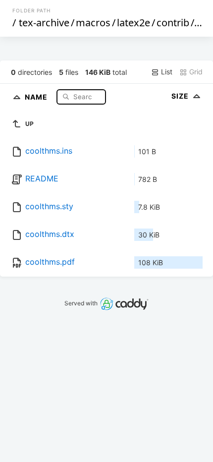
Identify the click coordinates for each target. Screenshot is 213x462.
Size (181, 96)
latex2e (133, 22)
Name (37, 96)
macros (93, 22)
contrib (173, 22)
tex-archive (44, 22)
